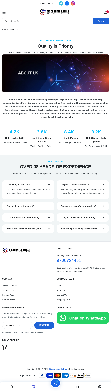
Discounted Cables (58, 369)
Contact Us (62, 295)
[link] (11, 387)
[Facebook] (67, 3)
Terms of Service (9, 286)
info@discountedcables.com (69, 271)
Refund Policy (8, 299)
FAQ (59, 286)
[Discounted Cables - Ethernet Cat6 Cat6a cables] (55, 12)
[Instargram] (73, 3)
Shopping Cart (63, 299)
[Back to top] (103, 374)
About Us (61, 290)
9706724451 (69, 260)
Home (5, 29)
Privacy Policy (8, 295)
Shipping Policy (9, 290)
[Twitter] (61, 3)
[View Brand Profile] (4, 349)
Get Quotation (46, 3)
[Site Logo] (28, 250)
